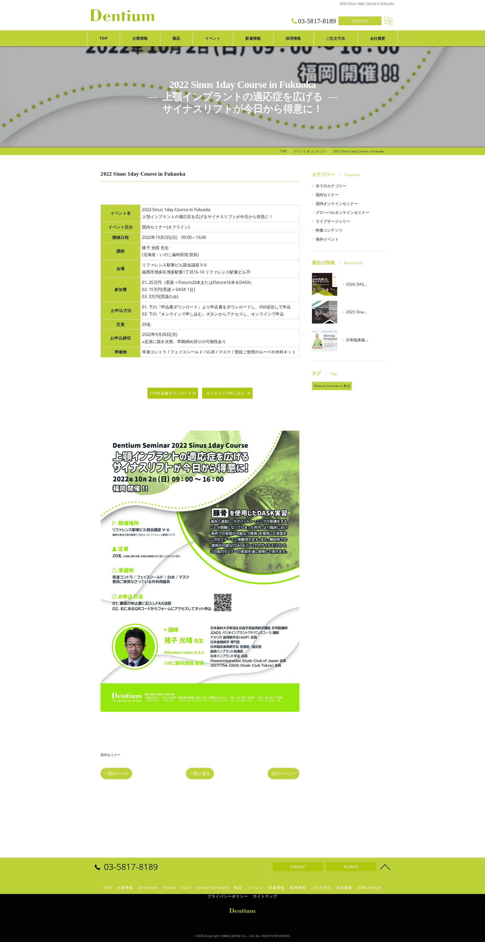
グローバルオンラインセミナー (343, 212)
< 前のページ (116, 773)
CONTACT (360, 20)
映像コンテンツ (329, 230)
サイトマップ (265, 896)
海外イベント (327, 239)
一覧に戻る (200, 773)
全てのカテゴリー (331, 185)
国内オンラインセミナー (337, 203)
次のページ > (283, 773)
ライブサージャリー (333, 221)
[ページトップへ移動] (385, 867)
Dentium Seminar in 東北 (332, 386)
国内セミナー (110, 754)
